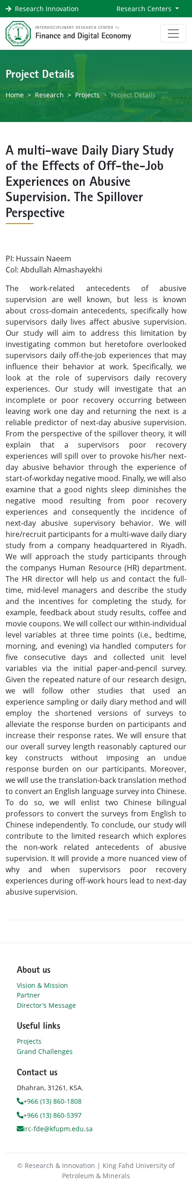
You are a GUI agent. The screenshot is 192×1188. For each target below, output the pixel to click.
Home (15, 94)
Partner (28, 995)
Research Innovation (47, 8)
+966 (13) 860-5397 (52, 1115)
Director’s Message (46, 1005)
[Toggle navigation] (173, 33)
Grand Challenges (45, 1051)
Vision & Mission (42, 985)
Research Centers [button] (145, 8)
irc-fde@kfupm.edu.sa (58, 1128)
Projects (87, 94)
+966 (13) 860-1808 (52, 1101)
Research (49, 94)
